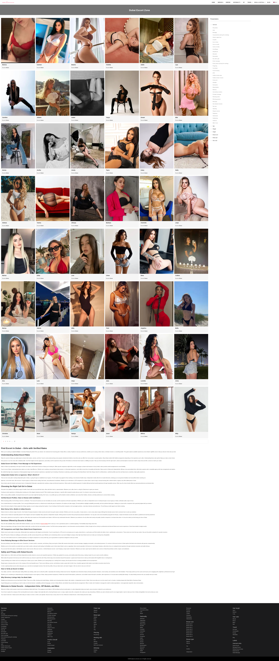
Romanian (188, 608)
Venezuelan (189, 617)
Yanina (39, 223)
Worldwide (235, 634)
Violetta (108, 64)
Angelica (143, 328)
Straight (49, 650)
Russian (188, 609)
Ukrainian (188, 615)
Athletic (95, 617)
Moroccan (142, 647)
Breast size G (189, 634)
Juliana (39, 117)
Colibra (177, 275)
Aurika (39, 170)
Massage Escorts (237, 647)
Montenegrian (143, 645)
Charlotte (143, 223)
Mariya (4, 328)
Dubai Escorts (236, 645)
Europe (234, 632)
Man (95, 639)
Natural (95, 612)
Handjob (3, 651)
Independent (189, 651)
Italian (141, 638)
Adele (142, 64)
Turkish (188, 613)
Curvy (95, 620)
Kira (3, 381)
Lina (72, 275)
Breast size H (189, 636)
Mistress (49, 611)
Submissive (50, 631)
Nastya (73, 433)
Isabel (73, 117)
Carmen (39, 64)
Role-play (49, 620)
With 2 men (50, 636)
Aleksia (4, 223)
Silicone (188, 643)
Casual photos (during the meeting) (9, 615)
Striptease (49, 629)
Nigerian (142, 648)
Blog (268, 2)
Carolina (4, 117)
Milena (143, 433)
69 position (3, 610)
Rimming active (50, 617)
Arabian (95, 650)
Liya (176, 64)
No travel (235, 629)
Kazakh (141, 639)
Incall (48, 641)
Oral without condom (52, 613)
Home (213, 2)
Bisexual (49, 652)
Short (234, 610)
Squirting (49, 625)
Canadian (142, 629)
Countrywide (235, 631)
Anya (73, 381)
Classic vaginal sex (5, 617)
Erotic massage (4, 635)
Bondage (3, 613)
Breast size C (189, 627)
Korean (141, 641)
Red (234, 624)
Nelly (176, 170)
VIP (244, 2)
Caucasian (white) (144, 609)
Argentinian (142, 620)
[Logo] (8, 2)
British (141, 627)
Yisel (107, 328)
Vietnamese (189, 618)
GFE (2, 644)
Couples (3, 619)
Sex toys (49, 624)
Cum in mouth (4, 622)
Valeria (39, 328)
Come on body (4, 624)
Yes (187, 646)
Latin (141, 611)
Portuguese (142, 652)
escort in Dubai (44, 523)
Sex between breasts (52, 622)
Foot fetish (3, 640)
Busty (95, 618)
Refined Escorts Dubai (238, 649)
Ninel (38, 433)
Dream (143, 117)
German (142, 634)
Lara (38, 381)
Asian (95, 651)
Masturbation (50, 609)
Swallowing (50, 633)
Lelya (177, 223)
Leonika (143, 381)
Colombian (142, 631)
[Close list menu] (211, 24)
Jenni (107, 433)
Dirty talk (3, 629)
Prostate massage (51, 615)
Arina (177, 381)
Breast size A (189, 623)
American (142, 618)
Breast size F (189, 632)
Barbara (108, 223)
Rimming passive (51, 618)
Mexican (142, 643)
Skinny (95, 624)
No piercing (96, 634)
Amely (73, 170)
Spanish (188, 611)
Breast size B (189, 625)
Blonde (234, 618)
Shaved (95, 610)
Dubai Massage (236, 652)
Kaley (142, 170)
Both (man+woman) (98, 645)
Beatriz (73, 64)
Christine (5, 433)
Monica (4, 64)
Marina (4, 275)
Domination (3, 631)
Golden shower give (5, 645)
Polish (141, 650)
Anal (2, 612)
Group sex (3, 649)
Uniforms (49, 634)
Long (234, 613)
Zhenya (73, 223)
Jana (107, 381)
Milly (72, 328)
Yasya (108, 117)
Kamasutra (49, 608)
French (141, 632)
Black (234, 622)
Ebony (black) (143, 608)
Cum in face (4, 621)
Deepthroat (3, 628)
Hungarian (142, 636)
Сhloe (108, 275)
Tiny (95, 629)
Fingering (3, 638)
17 (14, 441)
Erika (38, 275)
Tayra (107, 170)
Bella (176, 328)
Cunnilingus (3, 626)
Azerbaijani (142, 622)
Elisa (142, 275)
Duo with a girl (4, 633)
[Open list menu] (211, 126)
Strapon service (51, 627)
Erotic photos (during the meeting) (9, 637)
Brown (234, 620)
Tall (94, 627)
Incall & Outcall (50, 645)
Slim (95, 626)
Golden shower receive (6, 647)
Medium (234, 612)
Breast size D (189, 629)
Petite (95, 622)
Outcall (49, 643)
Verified (228, 2)
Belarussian (142, 623)
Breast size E (189, 631)
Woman (95, 641)
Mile (176, 117)
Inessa (4, 170)
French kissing (4, 642)
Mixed (141, 613)
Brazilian (142, 625)
